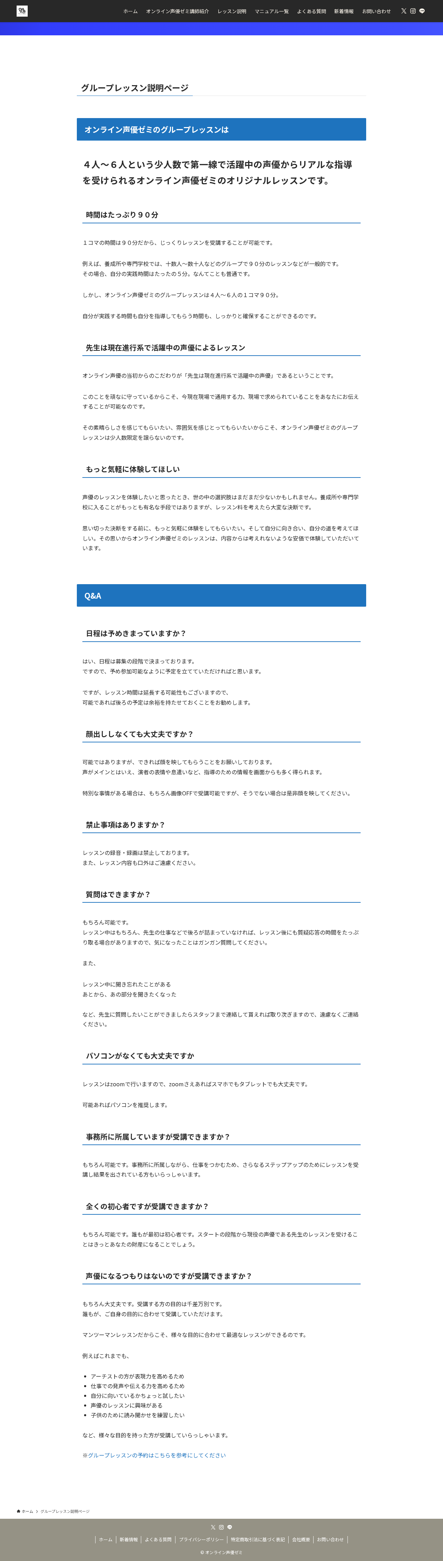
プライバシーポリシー (201, 1539)
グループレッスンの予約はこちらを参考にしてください (157, 1455)
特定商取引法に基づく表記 (258, 1539)
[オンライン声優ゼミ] (22, 11)
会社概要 (301, 1539)
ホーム (105, 1539)
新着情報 (129, 1539)
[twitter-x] (403, 11)
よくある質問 (158, 1539)
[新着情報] (221, 28)
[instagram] (412, 11)
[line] (421, 11)
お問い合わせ (330, 1539)
